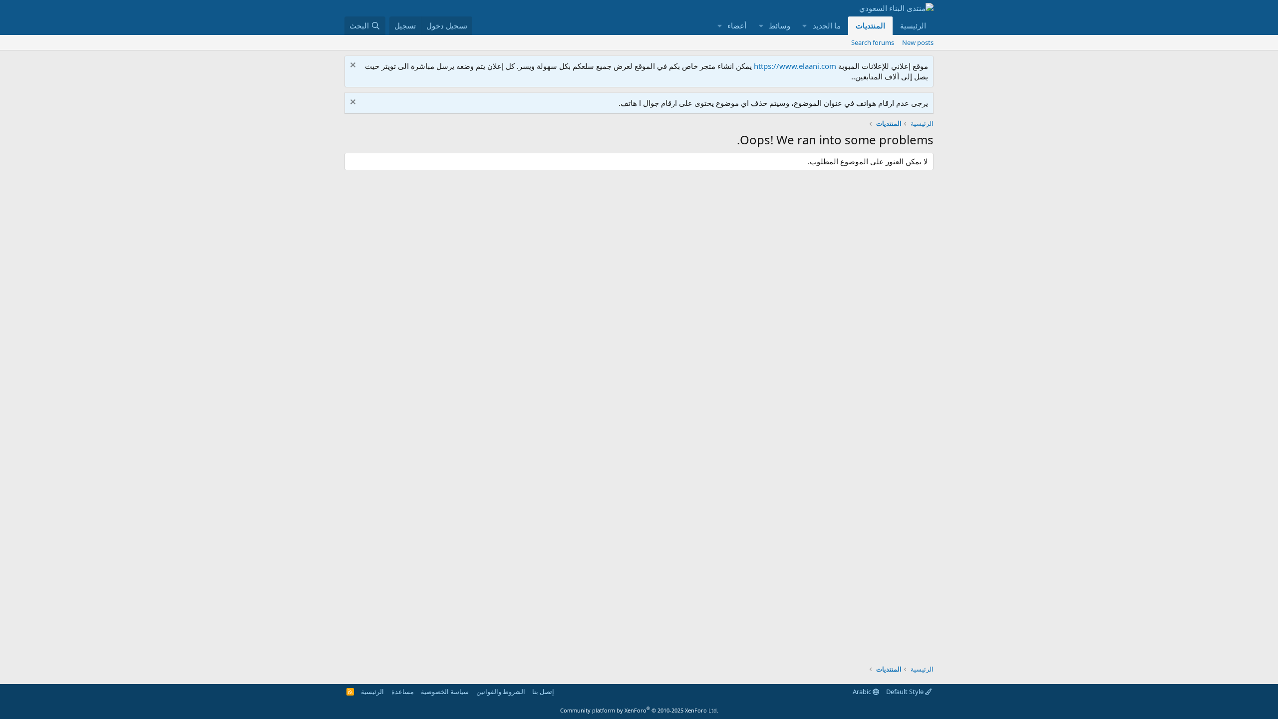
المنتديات (870, 25)
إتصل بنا (543, 691)
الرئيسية (913, 25)
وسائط (779, 25)
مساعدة (402, 691)
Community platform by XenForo (639, 710)
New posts (918, 42)
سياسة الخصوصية (445, 691)
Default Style (905, 691)
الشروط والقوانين (500, 691)
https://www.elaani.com (795, 66)
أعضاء (736, 25)
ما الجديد (827, 25)
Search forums (872, 42)
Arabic (863, 691)
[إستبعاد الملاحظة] (354, 66)
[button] (805, 25)
